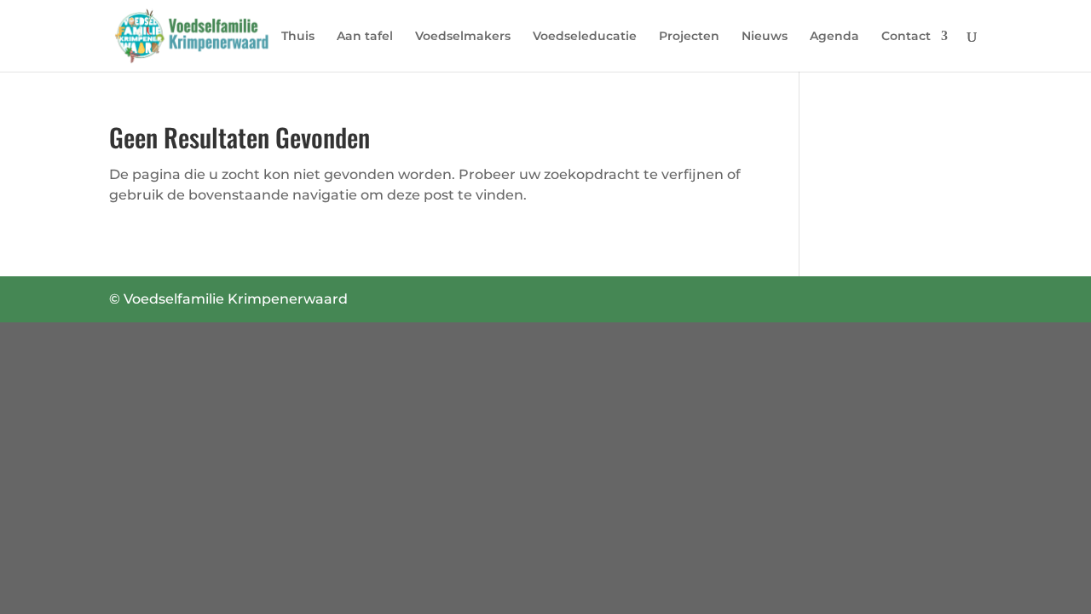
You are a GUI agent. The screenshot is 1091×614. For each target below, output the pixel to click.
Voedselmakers (463, 36)
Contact (906, 36)
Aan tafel (365, 36)
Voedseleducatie (585, 36)
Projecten (689, 36)
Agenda (834, 36)
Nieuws (765, 36)
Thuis (298, 36)
